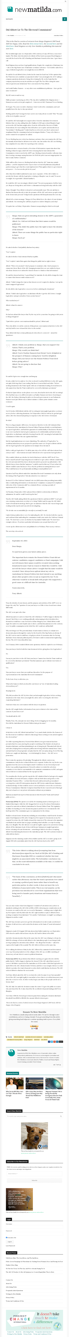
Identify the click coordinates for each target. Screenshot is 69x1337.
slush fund (36, 1039)
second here (51, 44)
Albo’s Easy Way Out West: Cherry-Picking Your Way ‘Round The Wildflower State (34, 1095)
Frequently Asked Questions (14, 1290)
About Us (9, 1283)
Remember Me (11, 1237)
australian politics (48, 1037)
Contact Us (9, 1280)
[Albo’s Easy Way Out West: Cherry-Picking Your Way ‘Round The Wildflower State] (34, 1083)
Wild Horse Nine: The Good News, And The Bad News (22, 1258)
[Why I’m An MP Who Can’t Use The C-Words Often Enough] (15, 1083)
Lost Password (10, 1246)
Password (9, 1231)
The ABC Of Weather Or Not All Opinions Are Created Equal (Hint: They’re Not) (30, 1272)
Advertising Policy (11, 1287)
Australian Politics (58, 35)
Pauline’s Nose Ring (12, 1265)
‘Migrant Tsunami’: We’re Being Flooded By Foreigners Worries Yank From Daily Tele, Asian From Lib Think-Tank (53, 1096)
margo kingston (28, 1039)
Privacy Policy (10, 1297)
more (61, 1041)
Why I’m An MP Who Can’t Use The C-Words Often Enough (14, 1094)
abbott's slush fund (19, 1037)
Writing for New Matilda (13, 1294)
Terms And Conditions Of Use (15, 1301)
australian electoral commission (34, 1037)
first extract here (36, 44)
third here (10, 46)
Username (9, 1224)
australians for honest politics (14, 1039)
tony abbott (44, 1039)
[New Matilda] (34, 10)
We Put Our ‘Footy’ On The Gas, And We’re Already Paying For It (25, 1268)
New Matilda (11, 35)
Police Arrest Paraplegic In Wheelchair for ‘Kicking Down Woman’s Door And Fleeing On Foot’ (34, 1261)
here (11, 49)
